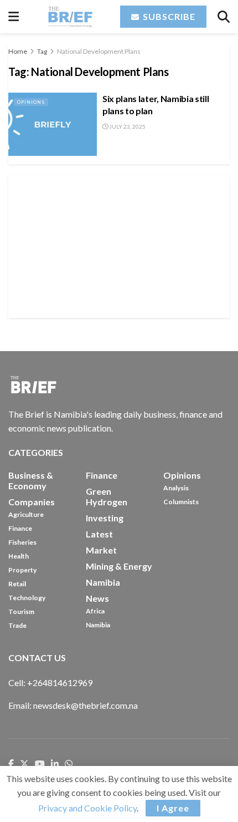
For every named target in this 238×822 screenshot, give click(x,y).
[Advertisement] (119, 244)
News (97, 598)
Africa (95, 611)
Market (101, 550)
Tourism (21, 611)
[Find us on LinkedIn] (55, 764)
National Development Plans (99, 51)
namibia (103, 582)
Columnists (181, 502)
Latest (99, 534)
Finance (20, 528)
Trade (17, 625)
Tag (42, 51)
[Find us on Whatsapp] (69, 764)
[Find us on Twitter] (24, 764)
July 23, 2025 (127, 126)
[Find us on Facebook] (11, 764)
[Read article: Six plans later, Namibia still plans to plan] (52, 124)
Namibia (98, 625)
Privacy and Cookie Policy (87, 808)
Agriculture (26, 514)
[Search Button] (224, 16)
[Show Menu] (13, 16)
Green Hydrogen (106, 496)
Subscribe (168, 16)
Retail (17, 584)
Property (22, 570)
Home (17, 51)
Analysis (176, 488)
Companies (31, 501)
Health (18, 556)
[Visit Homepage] (70, 17)
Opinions (31, 102)
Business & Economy (30, 480)
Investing (104, 518)
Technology (26, 597)
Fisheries (22, 542)
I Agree (173, 808)
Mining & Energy (119, 566)
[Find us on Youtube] (40, 764)
